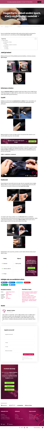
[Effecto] (42, 427)
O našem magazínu (5, 417)
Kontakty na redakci (5, 418)
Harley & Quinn (11, 310)
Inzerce (30, 414)
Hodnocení (6, 46)
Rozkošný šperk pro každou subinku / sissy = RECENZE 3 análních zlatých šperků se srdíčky (29, 293)
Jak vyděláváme (32, 415)
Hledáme (3, 414)
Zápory (7, 48)
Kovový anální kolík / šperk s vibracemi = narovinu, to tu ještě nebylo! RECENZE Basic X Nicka (29, 297)
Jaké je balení (5, 40)
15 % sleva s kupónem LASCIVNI (13, 1)
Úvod (2, 26)
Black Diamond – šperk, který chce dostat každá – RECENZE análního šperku (29, 300)
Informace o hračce (8, 41)
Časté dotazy (4, 415)
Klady (7, 47)
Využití (5, 43)
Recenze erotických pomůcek (8, 26)
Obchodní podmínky (33, 417)
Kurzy (16, 414)
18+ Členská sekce (19, 418)
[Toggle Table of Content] (35, 39)
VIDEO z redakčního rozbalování (11, 44)
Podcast (17, 417)
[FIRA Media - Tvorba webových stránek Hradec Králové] (37, 427)
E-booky (17, 415)
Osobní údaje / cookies (34, 418)
